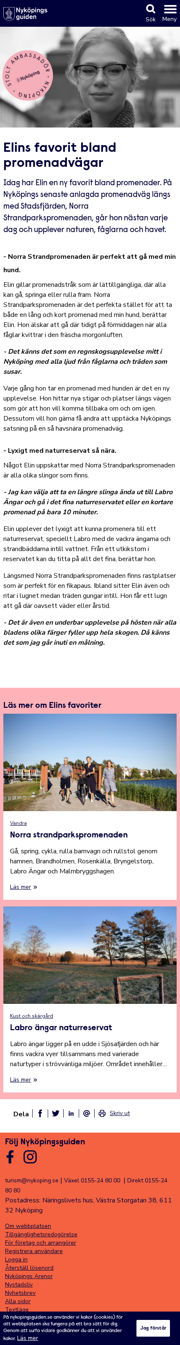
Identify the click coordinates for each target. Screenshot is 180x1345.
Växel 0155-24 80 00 (92, 1180)
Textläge (17, 1310)
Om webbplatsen (28, 1226)
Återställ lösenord (29, 1268)
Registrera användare (34, 1251)
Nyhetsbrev (20, 1293)
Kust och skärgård (31, 1016)
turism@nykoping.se (32, 1180)
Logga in (16, 1259)
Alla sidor (18, 1301)
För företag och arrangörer (40, 1243)
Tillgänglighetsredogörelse (41, 1234)
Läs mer (27, 1338)
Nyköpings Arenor (29, 1276)
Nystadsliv (19, 1285)
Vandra (18, 823)
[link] (114, 1113)
